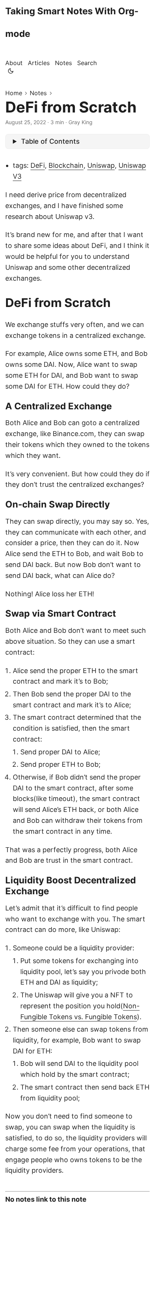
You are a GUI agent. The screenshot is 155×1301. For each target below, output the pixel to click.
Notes (38, 93)
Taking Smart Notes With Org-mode (71, 22)
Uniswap (101, 165)
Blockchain (66, 165)
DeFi (37, 165)
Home (13, 93)
